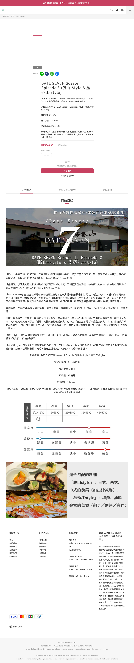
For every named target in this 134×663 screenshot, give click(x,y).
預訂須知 (43, 540)
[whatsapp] (52, 74)
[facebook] (47, 74)
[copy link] (57, 74)
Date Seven (20, 16)
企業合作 (13, 549)
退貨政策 (43, 546)
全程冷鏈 (43, 549)
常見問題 (43, 556)
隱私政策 (13, 553)
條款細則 (13, 556)
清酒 (12, 16)
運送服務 (43, 543)
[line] (42, 74)
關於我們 (13, 543)
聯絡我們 (67, 171)
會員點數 (43, 553)
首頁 (11, 540)
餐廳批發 (13, 546)
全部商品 (6, 16)
